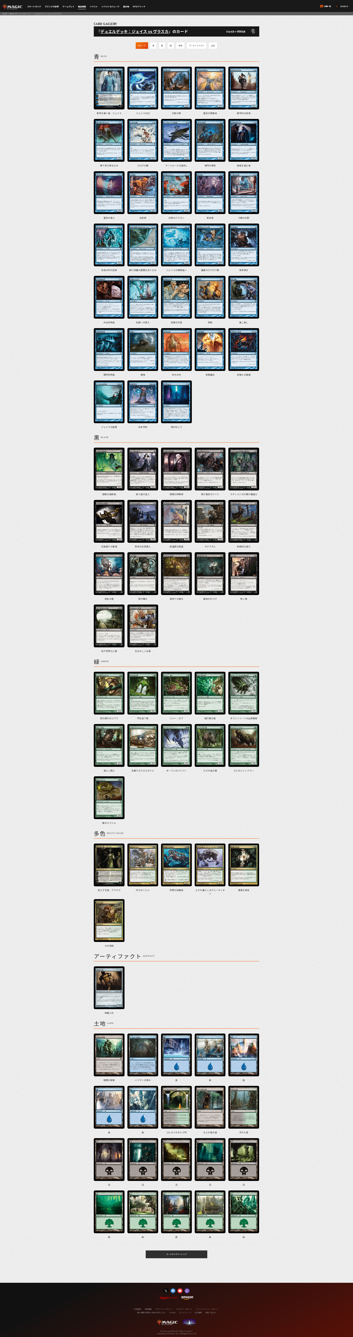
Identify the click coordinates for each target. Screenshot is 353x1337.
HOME (4, 14)
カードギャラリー (26, 14)
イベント (94, 6)
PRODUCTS (13, 14)
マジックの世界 (52, 6)
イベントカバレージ (110, 6)
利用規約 (137, 1309)
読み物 (126, 6)
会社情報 (198, 1312)
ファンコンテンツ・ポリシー (207, 1309)
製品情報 (82, 6)
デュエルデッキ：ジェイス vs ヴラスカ (134, 31)
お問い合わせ (210, 1312)
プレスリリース (185, 1312)
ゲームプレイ (68, 6)
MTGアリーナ (139, 6)
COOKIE (172, 1312)
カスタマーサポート (184, 1309)
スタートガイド (34, 6)
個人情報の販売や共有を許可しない (151, 1312)
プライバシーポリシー (164, 1309)
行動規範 (148, 1309)
